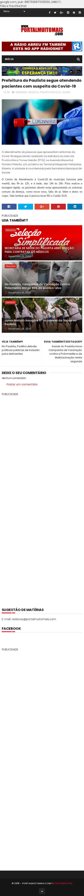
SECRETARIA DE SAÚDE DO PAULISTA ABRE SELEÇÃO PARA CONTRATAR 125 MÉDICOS (39, 250)
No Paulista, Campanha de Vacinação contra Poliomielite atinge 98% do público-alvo (37, 286)
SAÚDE (66, 92)
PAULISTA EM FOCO (50, 92)
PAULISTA (33, 92)
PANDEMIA (21, 92)
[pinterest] (73, 12)
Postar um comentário (22, 384)
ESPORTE (10, 302)
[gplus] (62, 12)
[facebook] (49, 12)
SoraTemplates (62, 883)
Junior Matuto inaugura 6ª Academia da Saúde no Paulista (41, 322)
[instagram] (68, 12)
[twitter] (55, 12)
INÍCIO (9, 59)
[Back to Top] (42, 891)
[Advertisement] (42, 499)
